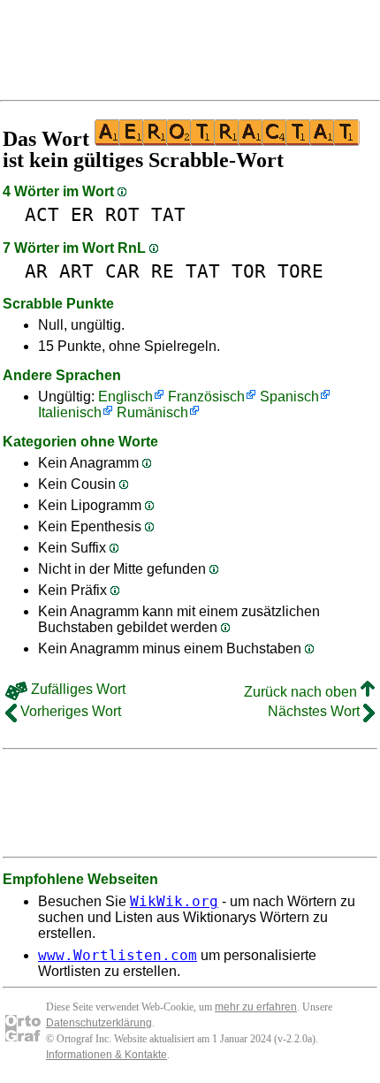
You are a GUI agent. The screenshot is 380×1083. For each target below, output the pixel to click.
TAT (168, 214)
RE (162, 271)
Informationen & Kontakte (106, 1055)
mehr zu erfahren (256, 1007)
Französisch (206, 396)
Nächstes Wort (315, 711)
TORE (300, 271)
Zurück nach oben (302, 691)
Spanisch (289, 396)
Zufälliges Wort (76, 689)
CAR (122, 271)
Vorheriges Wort (69, 711)
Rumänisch (152, 412)
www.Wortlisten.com (117, 955)
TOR (249, 271)
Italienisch (70, 412)
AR (36, 271)
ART (76, 271)
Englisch (125, 396)
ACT (42, 214)
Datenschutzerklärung (99, 1023)
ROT (122, 214)
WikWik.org (174, 901)
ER (82, 214)
